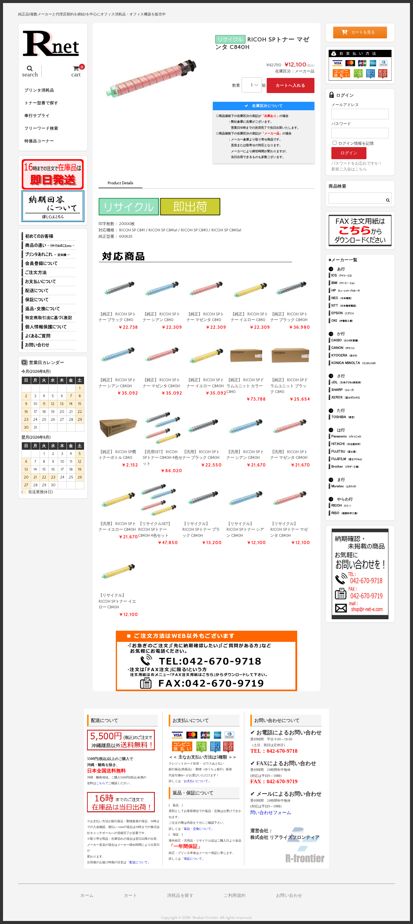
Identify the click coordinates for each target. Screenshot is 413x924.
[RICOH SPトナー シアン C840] (162, 290)
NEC (363, 298)
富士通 (363, 452)
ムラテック (363, 487)
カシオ (363, 341)
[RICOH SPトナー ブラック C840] (118, 290)
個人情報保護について (48, 326)
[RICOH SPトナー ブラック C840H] (290, 290)
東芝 (363, 417)
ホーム (87, 895)
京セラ (363, 356)
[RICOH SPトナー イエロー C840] (250, 290)
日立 (363, 444)
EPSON (363, 313)
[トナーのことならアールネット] (53, 53)
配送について (48, 290)
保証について (48, 299)
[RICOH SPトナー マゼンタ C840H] (162, 356)
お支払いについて (48, 281)
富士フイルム (363, 459)
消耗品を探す (180, 895)
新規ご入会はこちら (349, 169)
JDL (363, 383)
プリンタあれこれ (48, 254)
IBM (363, 283)
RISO (363, 513)
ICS (363, 276)
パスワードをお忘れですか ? (356, 163)
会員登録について (48, 263)
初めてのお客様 (48, 236)
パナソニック (363, 437)
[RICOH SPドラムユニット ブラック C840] (290, 356)
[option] (153, 83)
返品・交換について (48, 308)
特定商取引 (48, 317)
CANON (363, 348)
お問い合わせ (48, 344)
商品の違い (48, 245)
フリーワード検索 (41, 128)
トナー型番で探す (41, 103)
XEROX (363, 398)
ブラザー (363, 467)
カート (130, 895)
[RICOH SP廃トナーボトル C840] (118, 428)
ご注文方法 (48, 272)
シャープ (363, 390)
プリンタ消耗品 (39, 90)
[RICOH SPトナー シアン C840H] (118, 356)
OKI (363, 321)
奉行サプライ (37, 116)
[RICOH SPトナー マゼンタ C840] (206, 290)
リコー (363, 506)
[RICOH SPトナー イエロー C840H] (206, 356)
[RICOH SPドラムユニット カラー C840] (246, 356)
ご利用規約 (235, 895)
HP (363, 291)
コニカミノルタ (363, 363)
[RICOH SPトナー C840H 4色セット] (162, 428)
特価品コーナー (39, 141)
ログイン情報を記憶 (355, 143)
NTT (363, 306)
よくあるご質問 (48, 335)
